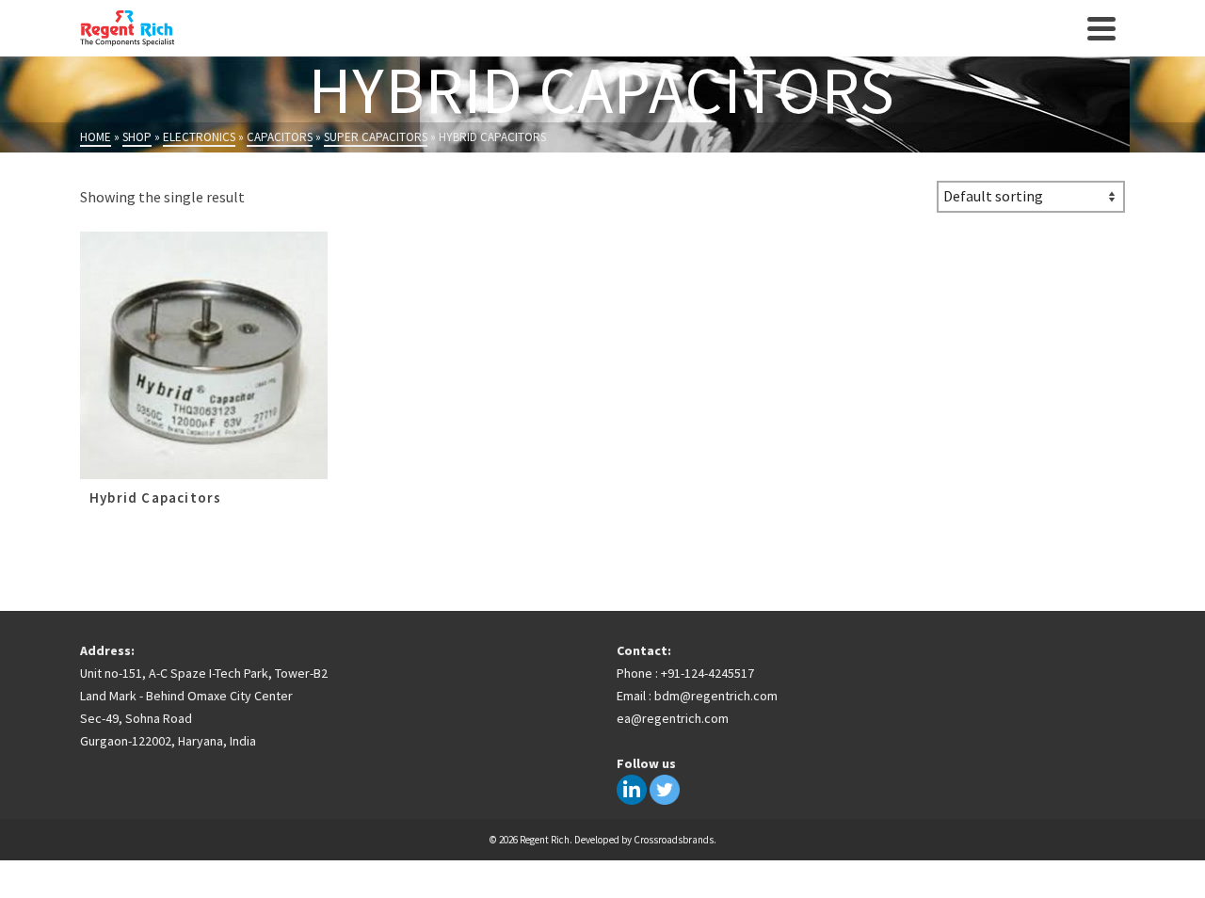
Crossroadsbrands (674, 839)
